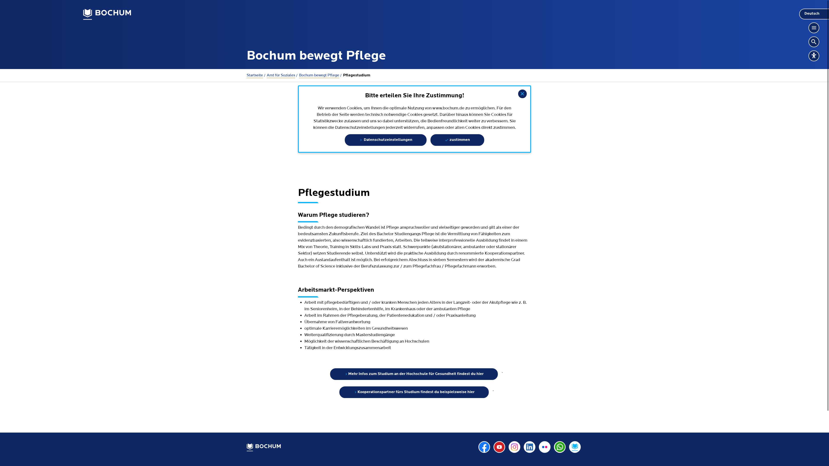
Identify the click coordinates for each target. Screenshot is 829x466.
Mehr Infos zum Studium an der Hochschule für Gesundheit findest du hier (416, 374)
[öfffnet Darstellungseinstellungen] (813, 55)
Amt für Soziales (281, 75)
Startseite (255, 75)
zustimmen (459, 140)
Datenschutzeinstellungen (387, 140)
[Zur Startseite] (107, 14)
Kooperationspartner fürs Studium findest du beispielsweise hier (416, 392)
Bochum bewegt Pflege (319, 75)
